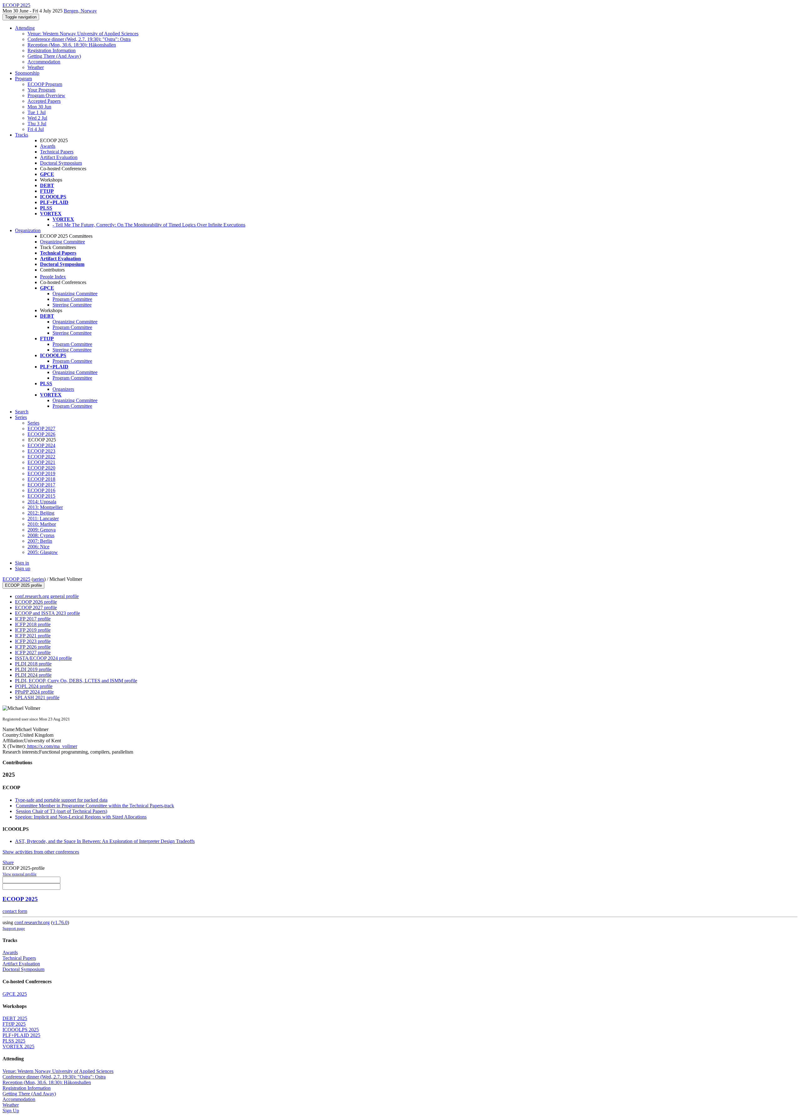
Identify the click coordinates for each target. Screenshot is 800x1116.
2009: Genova (42, 529)
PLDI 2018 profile (33, 663)
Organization (28, 230)
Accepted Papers (44, 101)
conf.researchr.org (32, 922)
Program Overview (46, 95)
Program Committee (72, 299)
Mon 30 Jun (39, 106)
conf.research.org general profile (47, 596)
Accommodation (44, 61)
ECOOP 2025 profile (23, 585)
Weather (36, 67)
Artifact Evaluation (59, 157)
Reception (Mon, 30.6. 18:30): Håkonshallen (72, 44)
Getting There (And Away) (54, 56)
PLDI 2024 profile (33, 675)
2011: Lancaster (43, 518)
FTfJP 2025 (14, 1024)
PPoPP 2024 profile (34, 692)
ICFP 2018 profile (33, 624)
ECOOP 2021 (41, 462)
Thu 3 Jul (37, 123)
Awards (47, 146)
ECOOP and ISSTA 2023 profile (47, 613)
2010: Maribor (42, 524)
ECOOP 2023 (41, 451)
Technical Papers (56, 151)
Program (23, 78)
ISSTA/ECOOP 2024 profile (43, 658)
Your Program (41, 89)
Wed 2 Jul (37, 118)
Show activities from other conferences (40, 851)
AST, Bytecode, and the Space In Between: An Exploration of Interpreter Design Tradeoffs (105, 841)
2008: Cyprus (41, 535)
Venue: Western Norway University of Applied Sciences (83, 33)
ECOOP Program (45, 84)
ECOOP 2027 (41, 428)
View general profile (19, 874)
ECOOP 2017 (41, 484)
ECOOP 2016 (41, 490)
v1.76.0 (60, 922)
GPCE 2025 (14, 994)
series (38, 579)
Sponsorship (27, 73)
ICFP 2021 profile (33, 635)
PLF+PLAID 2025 (21, 1035)
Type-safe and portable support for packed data (61, 800)
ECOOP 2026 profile (36, 602)
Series (33, 423)
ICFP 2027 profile (33, 652)
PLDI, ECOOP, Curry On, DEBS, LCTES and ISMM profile (76, 680)
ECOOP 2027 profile (36, 607)
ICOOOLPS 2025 (20, 1029)
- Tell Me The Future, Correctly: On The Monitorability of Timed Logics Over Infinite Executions (148, 224)
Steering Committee (72, 304)
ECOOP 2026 (41, 434)
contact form (14, 911)
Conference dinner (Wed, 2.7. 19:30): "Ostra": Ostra (79, 39)
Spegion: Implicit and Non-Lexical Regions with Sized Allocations (81, 817)
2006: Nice (38, 546)
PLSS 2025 (13, 1041)
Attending (25, 28)
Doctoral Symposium (61, 163)
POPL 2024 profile (33, 686)
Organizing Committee (62, 241)
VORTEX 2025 (18, 1046)
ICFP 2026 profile (33, 647)
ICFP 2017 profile (33, 618)
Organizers (63, 389)
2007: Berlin (40, 541)
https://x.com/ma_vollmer (51, 746)
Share (8, 862)
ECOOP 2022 (41, 456)
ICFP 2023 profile (33, 641)
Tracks (21, 134)
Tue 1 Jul (37, 112)
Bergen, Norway (80, 10)
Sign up (22, 568)
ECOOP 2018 (41, 479)
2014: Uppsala (42, 501)
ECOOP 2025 (16, 579)
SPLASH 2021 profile (37, 697)
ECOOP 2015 (41, 496)
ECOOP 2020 (41, 468)
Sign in (22, 562)
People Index (53, 276)
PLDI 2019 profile (33, 669)
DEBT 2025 (14, 1018)
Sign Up (10, 1110)
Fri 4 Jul (36, 129)
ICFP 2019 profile (33, 630)
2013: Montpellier (45, 507)
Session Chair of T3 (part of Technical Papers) (61, 811)
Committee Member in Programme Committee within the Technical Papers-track (95, 805)
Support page (13, 928)
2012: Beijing (41, 513)
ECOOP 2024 (41, 445)
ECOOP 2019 (41, 473)
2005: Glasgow (43, 552)
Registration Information (52, 50)
